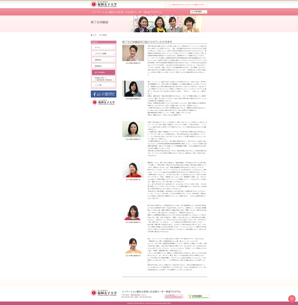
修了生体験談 (100, 72)
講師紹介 (98, 60)
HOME (95, 35)
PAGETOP (292, 298)
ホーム (97, 47)
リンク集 (98, 85)
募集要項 (98, 66)
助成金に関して (103, 79)
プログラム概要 (100, 53)
